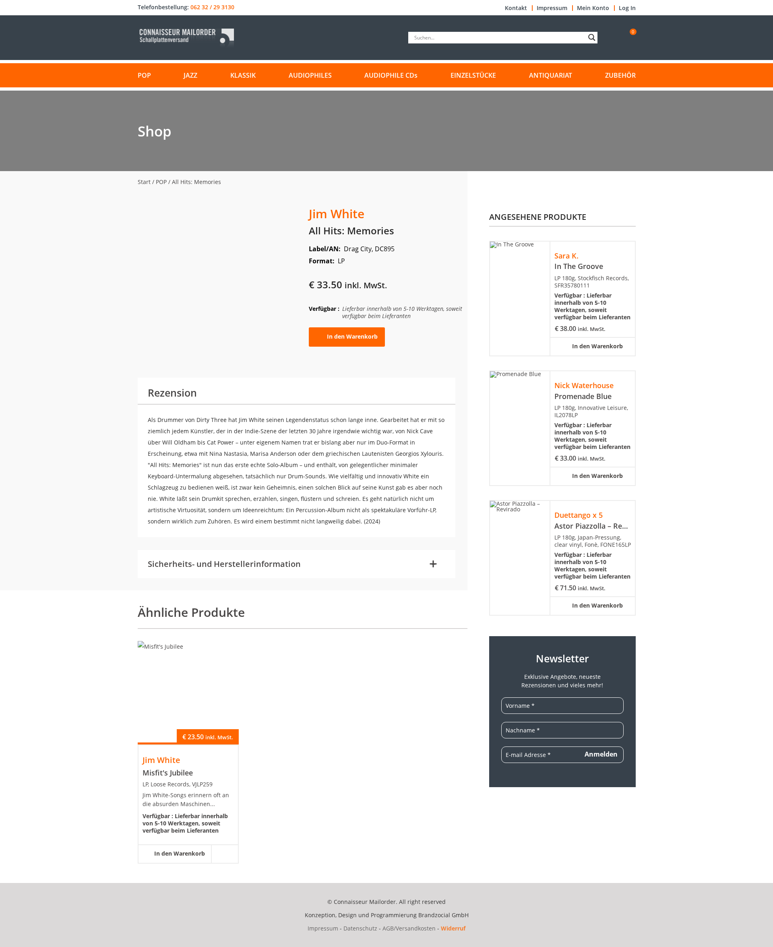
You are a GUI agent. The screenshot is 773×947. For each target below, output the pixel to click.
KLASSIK (243, 75)
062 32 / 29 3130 (212, 7)
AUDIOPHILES (310, 75)
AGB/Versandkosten (409, 928)
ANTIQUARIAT (550, 75)
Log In (627, 8)
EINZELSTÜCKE (473, 75)
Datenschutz (360, 928)
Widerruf (453, 928)
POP (144, 75)
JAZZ (190, 75)
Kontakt (516, 8)
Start (144, 182)
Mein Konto (593, 8)
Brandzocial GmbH (443, 915)
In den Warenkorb (352, 336)
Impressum (552, 8)
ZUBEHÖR (620, 75)
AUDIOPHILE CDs (391, 75)
